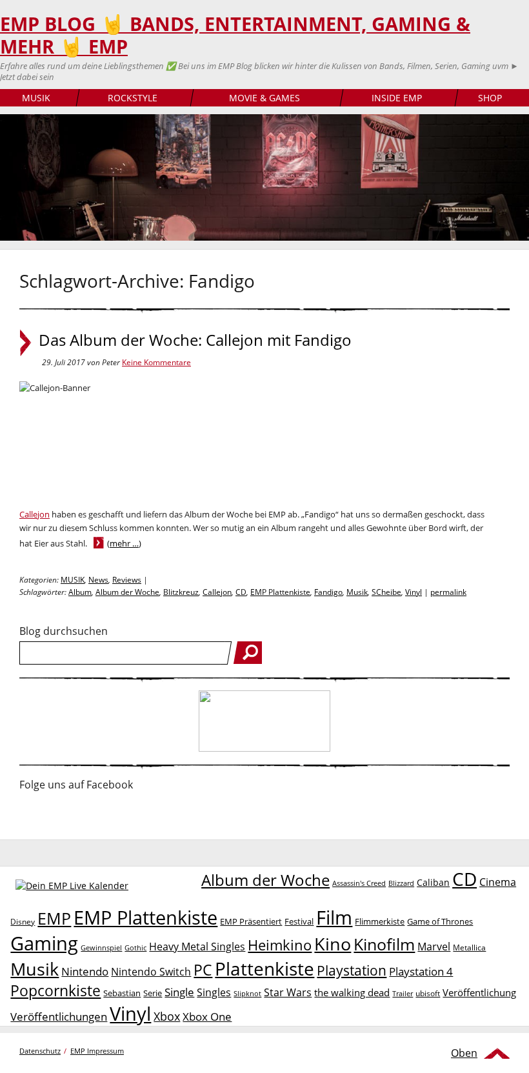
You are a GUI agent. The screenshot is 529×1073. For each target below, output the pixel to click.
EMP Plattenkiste (280, 592)
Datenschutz (40, 1051)
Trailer (402, 993)
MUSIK (36, 98)
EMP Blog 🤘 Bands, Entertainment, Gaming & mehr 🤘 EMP (235, 35)
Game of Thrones (440, 921)
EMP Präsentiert (251, 921)
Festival (299, 921)
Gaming (44, 943)
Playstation (351, 970)
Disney (22, 921)
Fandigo (328, 592)
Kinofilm (384, 944)
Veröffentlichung (479, 992)
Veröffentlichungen (58, 1016)
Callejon (34, 514)
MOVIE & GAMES (264, 98)
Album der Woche (127, 592)
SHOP (490, 98)
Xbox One (207, 1016)
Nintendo (84, 971)
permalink (448, 592)
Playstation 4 (421, 971)
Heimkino (280, 945)
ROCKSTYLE (132, 98)
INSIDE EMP (397, 98)
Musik (357, 592)
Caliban (433, 882)
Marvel (433, 946)
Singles (214, 992)
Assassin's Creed (359, 883)
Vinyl (413, 592)
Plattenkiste (264, 968)
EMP (54, 918)
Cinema (497, 882)
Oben (464, 1053)
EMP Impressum (97, 1051)
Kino (332, 944)
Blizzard (401, 883)
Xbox (167, 1016)
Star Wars (288, 992)
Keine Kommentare (156, 362)
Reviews (126, 579)
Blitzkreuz (181, 592)
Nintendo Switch (151, 972)
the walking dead (352, 992)
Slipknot (247, 993)
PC (203, 970)
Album (80, 592)
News (98, 579)
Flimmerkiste (379, 921)
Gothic (135, 947)
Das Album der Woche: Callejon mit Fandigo (195, 340)
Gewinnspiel (101, 947)
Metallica (469, 947)
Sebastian (122, 993)
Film (334, 917)
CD (240, 592)
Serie (152, 993)
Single (179, 992)
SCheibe (386, 592)
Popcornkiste (55, 991)
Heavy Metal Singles (197, 946)
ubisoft (427, 993)
